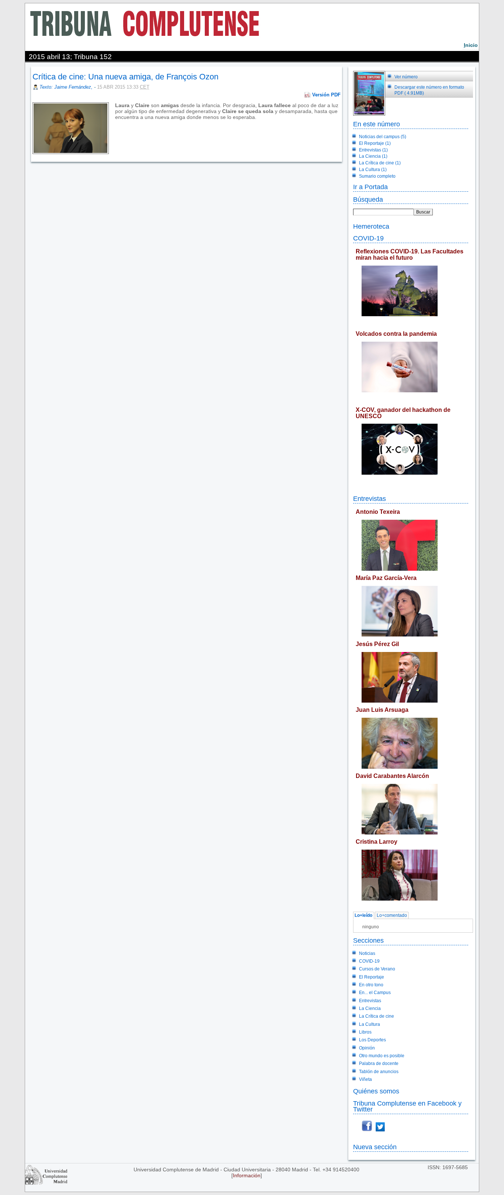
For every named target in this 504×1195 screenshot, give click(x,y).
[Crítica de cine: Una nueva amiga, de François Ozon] (116, 123)
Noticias (367, 953)
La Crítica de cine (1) (380, 162)
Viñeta (365, 1079)
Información (246, 1175)
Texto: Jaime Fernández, (66, 87)
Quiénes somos (376, 1091)
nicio (471, 45)
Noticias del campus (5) (382, 136)
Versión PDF (326, 95)
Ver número (406, 76)
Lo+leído (363, 915)
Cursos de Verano (377, 969)
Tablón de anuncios (378, 1071)
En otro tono (371, 984)
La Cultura (369, 1024)
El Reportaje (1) (375, 143)
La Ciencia (370, 1008)
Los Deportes (372, 1039)
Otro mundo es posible (381, 1055)
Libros (365, 1032)
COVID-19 (368, 238)
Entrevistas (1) (373, 150)
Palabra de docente (378, 1063)
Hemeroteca (371, 226)
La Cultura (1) (373, 169)
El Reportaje (371, 977)
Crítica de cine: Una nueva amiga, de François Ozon (125, 76)
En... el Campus (375, 992)
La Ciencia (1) (373, 156)
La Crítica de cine (376, 1016)
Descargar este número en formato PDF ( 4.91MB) (429, 90)
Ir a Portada (370, 187)
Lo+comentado (392, 915)
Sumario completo (377, 176)
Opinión (367, 1048)
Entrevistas (369, 498)
